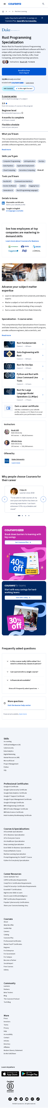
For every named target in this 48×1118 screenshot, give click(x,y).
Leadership (8, 928)
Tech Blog (7, 1002)
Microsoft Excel (9, 761)
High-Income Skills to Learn (13, 893)
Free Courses (8, 966)
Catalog (6, 935)
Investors (7, 1021)
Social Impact (8, 963)
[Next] (43, 499)
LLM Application (29, 161)
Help (5, 1031)
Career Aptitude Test (11, 877)
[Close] (42, 18)
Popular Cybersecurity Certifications (16, 902)
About (6, 922)
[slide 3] (25, 515)
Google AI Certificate (11, 786)
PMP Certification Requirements (15, 899)
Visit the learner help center (19, 705)
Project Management (11, 764)
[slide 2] (22, 515)
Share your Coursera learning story (16, 905)
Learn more (30, 83)
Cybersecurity (9, 748)
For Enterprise (9, 950)
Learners (7, 986)
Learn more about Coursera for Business (22, 241)
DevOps (41, 161)
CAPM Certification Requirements (15, 880)
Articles (6, 1041)
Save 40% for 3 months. (27, 21)
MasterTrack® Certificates (13, 944)
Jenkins (22, 186)
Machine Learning (21, 11)
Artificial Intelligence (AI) (12, 745)
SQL (5, 770)
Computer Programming (11, 161)
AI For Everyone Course (12, 838)
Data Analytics (9, 751)
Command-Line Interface (23, 181)
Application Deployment (25, 166)
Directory (7, 1044)
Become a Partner (10, 960)
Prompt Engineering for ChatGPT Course (18, 857)
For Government (9, 954)
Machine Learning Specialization (15, 854)
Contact (6, 1037)
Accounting (8, 741)
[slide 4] (28, 515)
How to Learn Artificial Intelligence (15, 896)
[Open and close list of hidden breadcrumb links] (9, 11)
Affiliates (7, 1047)
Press (6, 1018)
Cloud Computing (9, 170)
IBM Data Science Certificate (13, 812)
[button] (31, 62)
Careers (6, 931)
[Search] (43, 4)
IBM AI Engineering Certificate (14, 806)
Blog (5, 996)
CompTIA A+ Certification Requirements (17, 883)
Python (6, 767)
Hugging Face (34, 186)
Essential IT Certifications (13, 889)
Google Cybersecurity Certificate (15, 790)
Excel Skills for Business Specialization (17, 848)
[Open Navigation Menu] (4, 4)
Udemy (6, 970)
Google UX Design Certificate (14, 802)
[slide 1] (19, 515)
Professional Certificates (12, 941)
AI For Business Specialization (14, 835)
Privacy (6, 1028)
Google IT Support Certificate (14, 796)
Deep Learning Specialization (14, 844)
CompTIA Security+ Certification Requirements (20, 886)
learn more (23, 714)
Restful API (7, 181)
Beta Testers (8, 992)
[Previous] (4, 499)
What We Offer (9, 925)
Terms (6, 1025)
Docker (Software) (9, 186)
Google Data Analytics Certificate (15, 793)
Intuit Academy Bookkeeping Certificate (18, 815)
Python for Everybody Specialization (16, 860)
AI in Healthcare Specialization (14, 841)
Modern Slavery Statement (13, 1050)
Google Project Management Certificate (18, 799)
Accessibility (8, 1034)
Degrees (7, 947)
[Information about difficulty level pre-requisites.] (22, 113)
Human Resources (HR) (11, 757)
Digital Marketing (9, 754)
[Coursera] (14, 4)
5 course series (9, 96)
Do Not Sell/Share (10, 1053)
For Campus (8, 957)
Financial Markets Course (12, 851)
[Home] (3, 11)
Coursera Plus (8, 938)
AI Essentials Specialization (13, 832)
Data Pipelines (8, 166)
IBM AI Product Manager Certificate (16, 809)
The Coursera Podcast (11, 999)
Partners (7, 989)
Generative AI (8, 190)
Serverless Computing (27, 170)
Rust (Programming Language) (27, 190)
